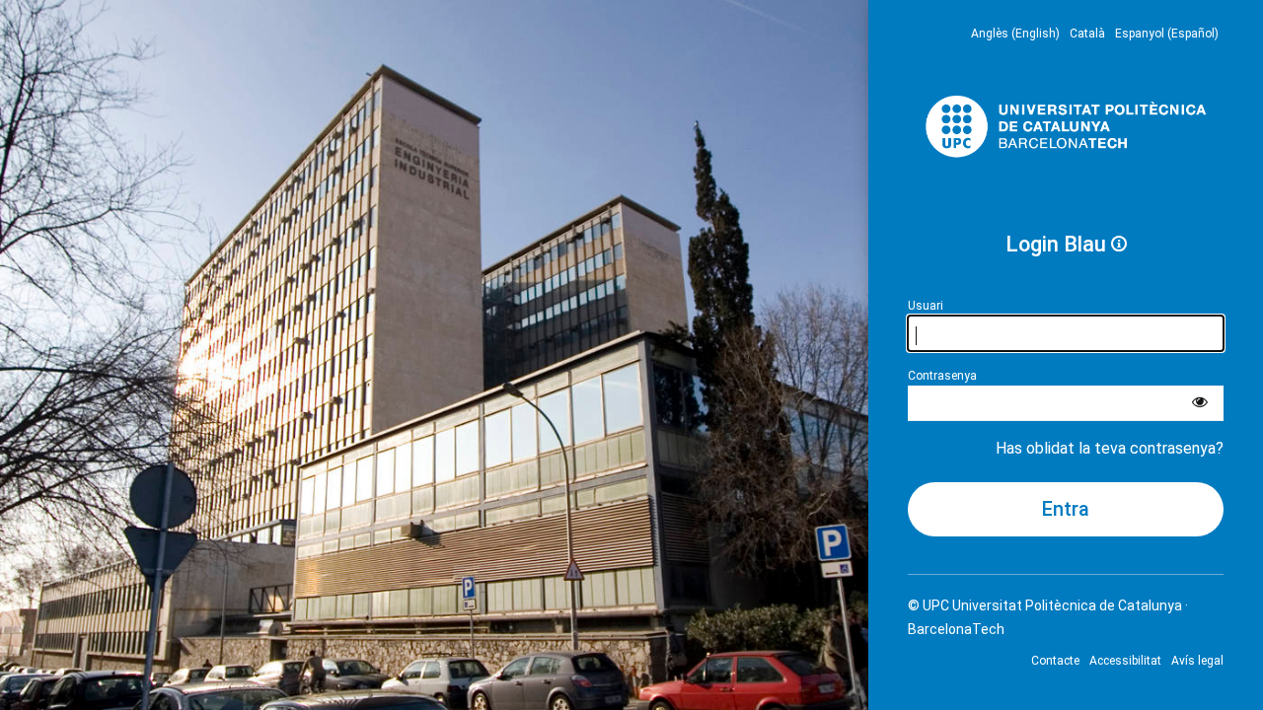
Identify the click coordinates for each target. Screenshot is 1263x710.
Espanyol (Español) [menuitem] (1167, 33)
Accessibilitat (1125, 661)
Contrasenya (942, 376)
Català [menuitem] (1087, 33)
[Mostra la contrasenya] (1200, 403)
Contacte (1055, 661)
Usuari (925, 306)
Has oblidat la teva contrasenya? (1110, 448)
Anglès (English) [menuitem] (1015, 33)
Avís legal (1197, 661)
